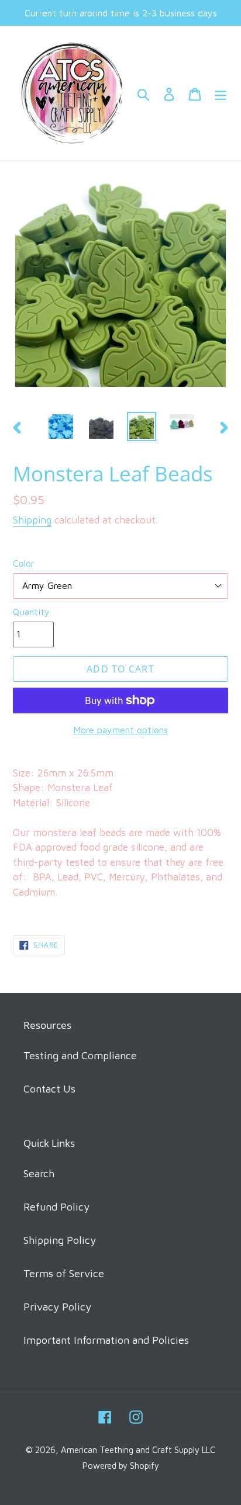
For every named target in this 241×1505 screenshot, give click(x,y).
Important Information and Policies (106, 1340)
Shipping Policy (59, 1240)
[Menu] (220, 93)
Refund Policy (56, 1207)
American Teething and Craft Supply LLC (138, 1450)
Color (24, 563)
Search (38, 1173)
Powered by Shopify (120, 1466)
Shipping (32, 520)
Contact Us (49, 1089)
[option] (61, 426)
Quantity (31, 611)
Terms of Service (63, 1273)
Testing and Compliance (80, 1055)
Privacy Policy (57, 1307)
